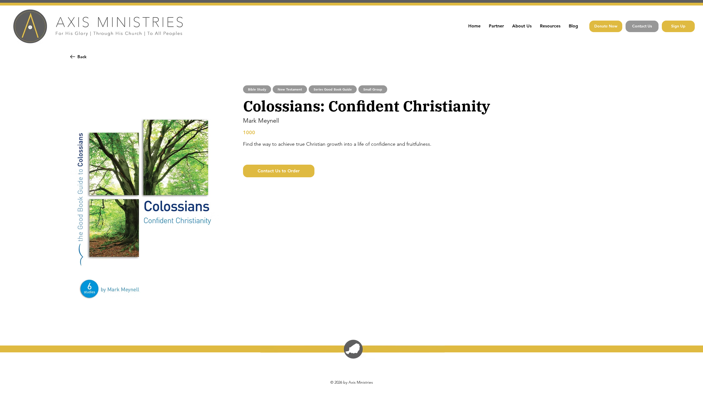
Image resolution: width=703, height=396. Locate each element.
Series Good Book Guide (333, 89)
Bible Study (257, 89)
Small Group (372, 89)
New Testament (290, 89)
